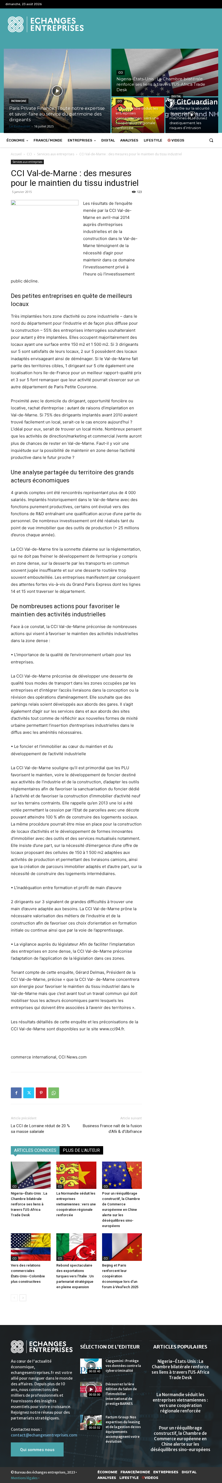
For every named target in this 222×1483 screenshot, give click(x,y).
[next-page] (22, 1297)
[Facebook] (16, 1092)
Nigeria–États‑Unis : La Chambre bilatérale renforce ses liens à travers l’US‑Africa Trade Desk (29, 1204)
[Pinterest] (41, 1092)
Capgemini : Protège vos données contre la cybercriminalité (123, 1366)
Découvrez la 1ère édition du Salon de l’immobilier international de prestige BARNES (121, 1394)
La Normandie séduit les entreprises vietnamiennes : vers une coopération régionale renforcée (76, 1204)
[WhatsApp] (53, 1092)
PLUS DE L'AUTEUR (81, 1150)
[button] (211, 140)
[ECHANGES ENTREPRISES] (111, 24)
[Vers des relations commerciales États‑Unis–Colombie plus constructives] (31, 1247)
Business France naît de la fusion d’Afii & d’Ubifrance (112, 1128)
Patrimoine (19, 101)
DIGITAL (176, 96)
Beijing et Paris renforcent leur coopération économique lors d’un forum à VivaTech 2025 (120, 1276)
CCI (120, 72)
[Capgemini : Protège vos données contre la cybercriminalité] (91, 1366)
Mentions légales (24, 1478)
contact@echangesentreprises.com (44, 1435)
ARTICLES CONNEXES (35, 1150)
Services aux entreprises (55, 154)
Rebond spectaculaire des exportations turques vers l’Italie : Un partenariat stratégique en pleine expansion (75, 1276)
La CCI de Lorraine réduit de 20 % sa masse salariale (40, 1128)
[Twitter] (28, 1092)
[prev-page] (14, 1297)
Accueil (16, 154)
